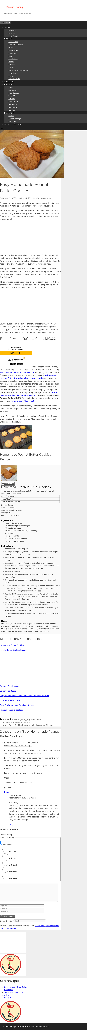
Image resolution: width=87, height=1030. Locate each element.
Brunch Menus (13, 42)
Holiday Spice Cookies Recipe (13, 650)
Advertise (11, 33)
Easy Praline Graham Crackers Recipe (17, 705)
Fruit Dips (11, 110)
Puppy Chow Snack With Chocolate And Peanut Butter (24, 696)
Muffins (11, 62)
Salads (10, 87)
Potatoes (11, 99)
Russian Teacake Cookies (11, 710)
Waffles (11, 67)
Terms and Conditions (13, 992)
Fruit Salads (12, 107)
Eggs (10, 56)
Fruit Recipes (13, 104)
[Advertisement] (30, 237)
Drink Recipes (13, 101)
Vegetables (12, 96)
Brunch (7, 39)
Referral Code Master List (22, 401)
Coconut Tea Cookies (9, 686)
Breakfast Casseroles (15, 44)
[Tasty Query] (10, 974)
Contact (7, 998)
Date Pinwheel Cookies (10, 700)
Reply (6, 792)
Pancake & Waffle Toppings (18, 70)
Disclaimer (8, 990)
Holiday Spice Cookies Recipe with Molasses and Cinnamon (28, 725)
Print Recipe (9, 484)
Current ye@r (7, 921)
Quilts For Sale (13, 36)
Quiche (10, 47)
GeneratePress (42, 1026)
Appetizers (9, 81)
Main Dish (8, 84)
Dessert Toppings (14, 119)
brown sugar (17, 719)
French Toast (13, 59)
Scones (11, 76)
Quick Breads (13, 73)
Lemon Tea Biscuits (8, 691)
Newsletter (12, 30)
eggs (26, 719)
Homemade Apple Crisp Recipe (16, 722)
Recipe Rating (6, 835)
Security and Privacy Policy (15, 987)
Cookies (11, 116)
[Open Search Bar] (2, 129)
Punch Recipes (13, 93)
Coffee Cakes (13, 50)
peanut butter (35, 719)
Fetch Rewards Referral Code (17, 372)
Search (7, 27)
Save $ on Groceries (13, 124)
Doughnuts (12, 53)
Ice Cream (12, 121)
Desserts (8, 113)
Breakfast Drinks (14, 79)
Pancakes (11, 64)
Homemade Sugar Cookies (12, 645)
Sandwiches (12, 90)
